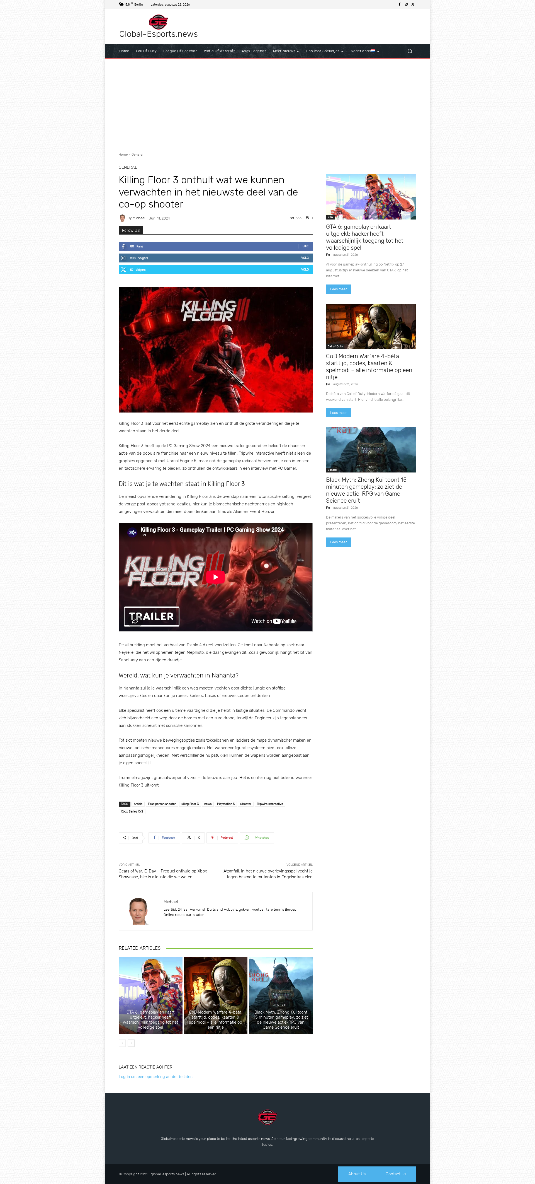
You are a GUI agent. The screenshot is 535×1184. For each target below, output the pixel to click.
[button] (409, 51)
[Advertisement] (267, 103)
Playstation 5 (226, 804)
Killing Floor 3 (190, 804)
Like (306, 246)
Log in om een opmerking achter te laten (156, 1076)
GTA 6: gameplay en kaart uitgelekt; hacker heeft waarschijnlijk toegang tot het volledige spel (150, 1020)
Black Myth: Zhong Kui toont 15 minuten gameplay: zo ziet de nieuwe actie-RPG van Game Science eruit (281, 1020)
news (207, 804)
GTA (149, 1005)
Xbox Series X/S (132, 811)
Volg (305, 258)
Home (123, 154)
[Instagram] (406, 4)
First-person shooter (162, 804)
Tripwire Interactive (270, 804)
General (137, 154)
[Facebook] (399, 4)
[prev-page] (122, 1043)
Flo (328, 255)
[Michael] (123, 218)
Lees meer (338, 289)
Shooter (245, 804)
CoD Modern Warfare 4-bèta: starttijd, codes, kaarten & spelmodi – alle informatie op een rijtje (215, 1020)
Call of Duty (215, 1005)
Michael (139, 218)
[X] (413, 4)
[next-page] (131, 1043)
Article (138, 804)
